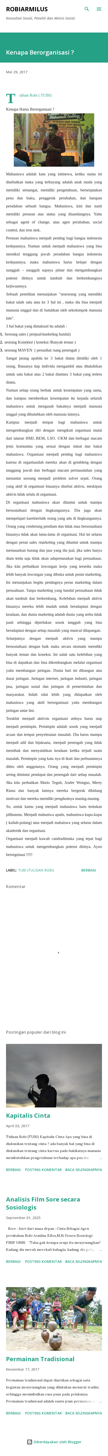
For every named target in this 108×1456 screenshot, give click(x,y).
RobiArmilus (27, 9)
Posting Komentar (43, 1169)
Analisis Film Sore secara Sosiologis (43, 1203)
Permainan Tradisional (40, 1359)
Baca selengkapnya (83, 1169)
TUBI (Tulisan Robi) (36, 870)
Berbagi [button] (88, 870)
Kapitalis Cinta (28, 1115)
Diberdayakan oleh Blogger (57, 1441)
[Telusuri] (87, 9)
